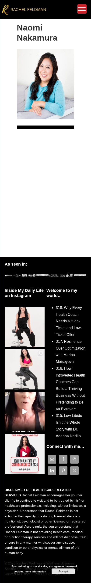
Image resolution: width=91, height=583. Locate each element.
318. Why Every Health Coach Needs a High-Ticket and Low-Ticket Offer (69, 321)
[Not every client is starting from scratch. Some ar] (25, 412)
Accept (63, 571)
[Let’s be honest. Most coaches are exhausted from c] (25, 327)
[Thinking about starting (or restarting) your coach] (25, 454)
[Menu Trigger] (82, 9)
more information (35, 571)
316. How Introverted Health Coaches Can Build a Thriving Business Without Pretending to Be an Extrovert (70, 388)
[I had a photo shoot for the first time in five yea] (25, 369)
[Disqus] (45, 196)
